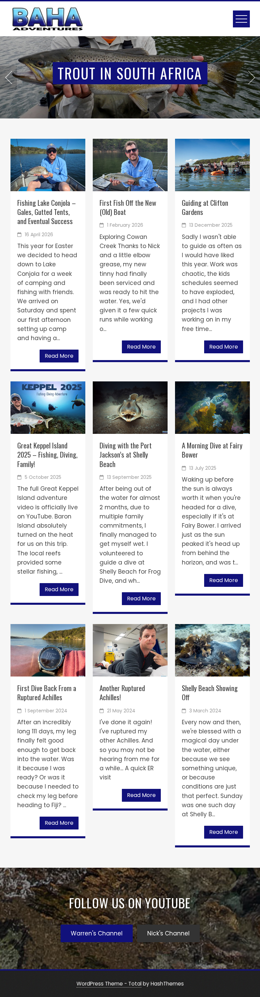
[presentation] (8, 77)
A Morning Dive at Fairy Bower (212, 450)
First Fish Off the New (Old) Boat (128, 207)
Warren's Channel (97, 933)
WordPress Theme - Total (109, 983)
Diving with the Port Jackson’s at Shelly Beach (126, 454)
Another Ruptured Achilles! (122, 692)
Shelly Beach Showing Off (210, 692)
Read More (59, 356)
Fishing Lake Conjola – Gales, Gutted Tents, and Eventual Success (46, 211)
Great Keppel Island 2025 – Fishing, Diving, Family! (47, 454)
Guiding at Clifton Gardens (205, 207)
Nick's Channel (168, 933)
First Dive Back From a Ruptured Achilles (46, 692)
